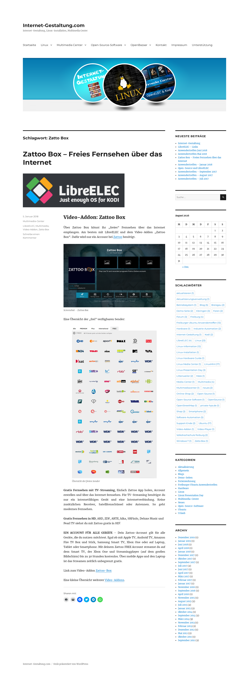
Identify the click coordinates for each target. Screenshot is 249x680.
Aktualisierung (186, 467)
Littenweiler (185, 376)
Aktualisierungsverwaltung (193, 299)
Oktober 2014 (185, 612)
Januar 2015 (184, 608)
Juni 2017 (183, 569)
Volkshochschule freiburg (192, 435)
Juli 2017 (182, 565)
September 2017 (186, 562)
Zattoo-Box (104, 570)
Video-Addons (114, 580)
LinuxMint (212, 364)
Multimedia (42, 226)
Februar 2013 (185, 626)
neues (208, 387)
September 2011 (186, 640)
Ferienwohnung (186, 481)
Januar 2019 (184, 541)
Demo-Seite (185, 311)
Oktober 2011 (185, 636)
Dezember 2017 (186, 555)
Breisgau (217, 305)
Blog (204, 305)
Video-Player (205, 429)
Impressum (179, 45)
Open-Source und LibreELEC (193, 168)
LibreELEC (29, 226)
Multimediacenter (188, 387)
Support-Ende (186, 423)
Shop (181, 411)
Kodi (209, 334)
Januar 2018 (184, 551)
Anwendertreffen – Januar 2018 (195, 164)
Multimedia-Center (33, 221)
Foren (218, 311)
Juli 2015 (182, 604)
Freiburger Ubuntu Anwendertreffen (199, 322)
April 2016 (183, 594)
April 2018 (183, 548)
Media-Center (185, 381)
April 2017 (183, 573)
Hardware (183, 328)
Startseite (29, 45)
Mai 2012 (183, 633)
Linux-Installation (188, 352)
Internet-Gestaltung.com (54, 25)
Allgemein (183, 470)
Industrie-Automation (207, 328)
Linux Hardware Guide (190, 358)
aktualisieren (185, 293)
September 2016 (186, 590)
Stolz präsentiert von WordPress (70, 664)
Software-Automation (190, 417)
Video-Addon (30, 229)
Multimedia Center (69, 45)
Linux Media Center (189, 364)
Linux (44, 45)
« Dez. (185, 267)
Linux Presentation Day (191, 370)
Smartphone (197, 411)
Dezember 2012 (186, 629)
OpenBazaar (139, 45)
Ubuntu (205, 423)
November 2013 (186, 622)
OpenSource (216, 399)
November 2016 (186, 587)
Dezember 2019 (186, 537)
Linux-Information (189, 346)
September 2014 (186, 615)
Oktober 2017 (185, 558)
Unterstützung (202, 45)
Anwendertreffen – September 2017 (197, 171)
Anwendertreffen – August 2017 (195, 175)
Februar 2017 (185, 580)
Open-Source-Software (106, 45)
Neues (181, 502)
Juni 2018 (183, 544)
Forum (182, 316)
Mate (200, 376)
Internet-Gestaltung (189, 143)
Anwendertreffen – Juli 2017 (193, 178)
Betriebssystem (186, 305)
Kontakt (161, 45)
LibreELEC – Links (188, 146)
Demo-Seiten (185, 477)
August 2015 (184, 601)
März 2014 (183, 619)
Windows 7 (184, 441)
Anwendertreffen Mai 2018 (192, 154)
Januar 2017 (184, 583)
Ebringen (203, 311)
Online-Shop (185, 393)
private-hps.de (209, 405)
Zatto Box (44, 229)
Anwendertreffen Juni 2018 (192, 150)
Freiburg (196, 316)
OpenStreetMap (187, 405)
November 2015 (186, 597)
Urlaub (181, 513)
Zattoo (117, 237)
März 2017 (183, 576)
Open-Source (206, 393)
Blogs (181, 474)
